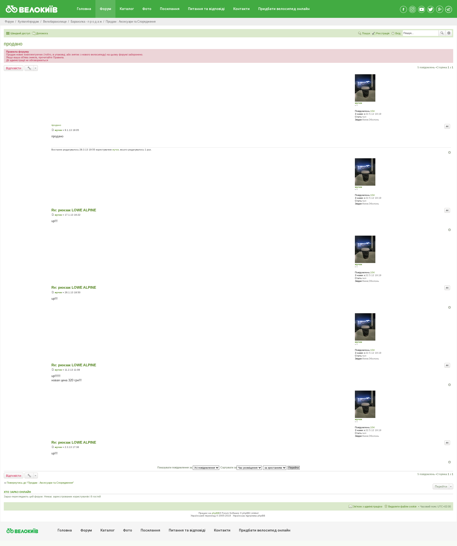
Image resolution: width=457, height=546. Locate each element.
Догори (449, 152)
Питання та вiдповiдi (206, 9)
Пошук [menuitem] (366, 33)
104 (372, 111)
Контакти (241, 9)
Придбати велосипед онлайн (284, 9)
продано (13, 43)
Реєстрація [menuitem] (382, 33)
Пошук (442, 33)
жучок (358, 103)
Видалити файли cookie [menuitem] (402, 506)
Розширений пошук (449, 33)
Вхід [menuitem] (397, 33)
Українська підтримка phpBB (249, 515)
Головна (84, 9)
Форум (105, 9)
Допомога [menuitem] (42, 33)
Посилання (169, 9)
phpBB (215, 513)
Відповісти (13, 68)
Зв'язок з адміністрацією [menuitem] (367, 506)
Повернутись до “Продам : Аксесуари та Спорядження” (40, 482)
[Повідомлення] (52, 130)
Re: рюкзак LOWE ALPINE (73, 210)
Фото (146, 9)
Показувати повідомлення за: (175, 467)
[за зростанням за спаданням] (275, 467)
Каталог (127, 9)
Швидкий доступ (20, 33)
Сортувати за (228, 467)
